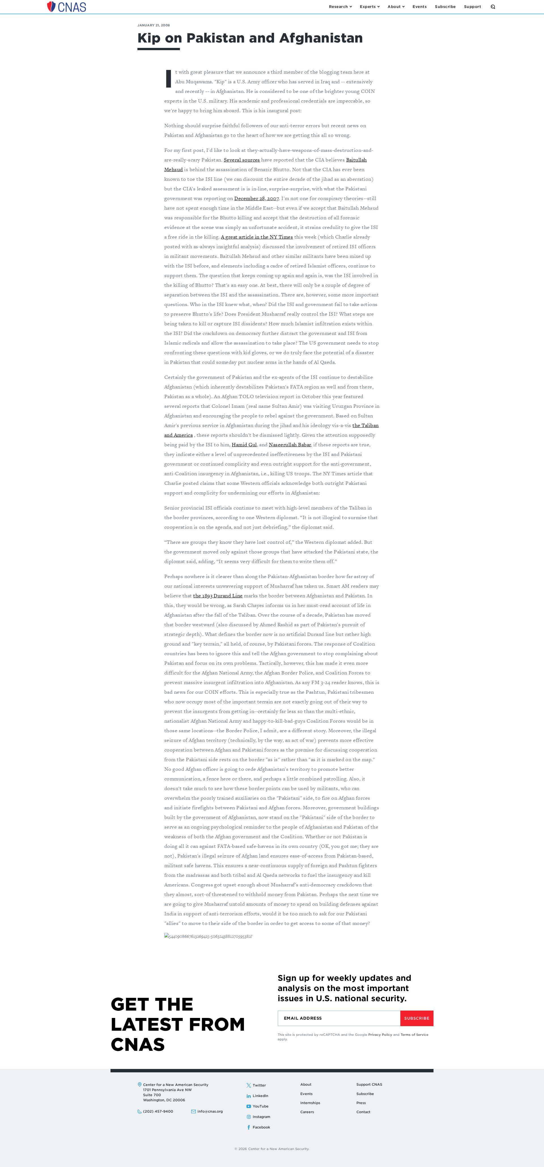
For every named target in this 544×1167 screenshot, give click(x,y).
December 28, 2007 (256, 198)
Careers (307, 1112)
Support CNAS (369, 1084)
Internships (310, 1103)
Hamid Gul (244, 444)
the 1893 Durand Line (218, 595)
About (305, 1084)
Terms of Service (414, 1035)
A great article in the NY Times (257, 236)
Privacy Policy (380, 1035)
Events (306, 1094)
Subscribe (416, 1018)
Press (361, 1103)
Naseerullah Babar (290, 444)
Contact (363, 1112)
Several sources (242, 159)
